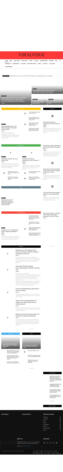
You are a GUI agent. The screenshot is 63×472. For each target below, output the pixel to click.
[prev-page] (2, 140)
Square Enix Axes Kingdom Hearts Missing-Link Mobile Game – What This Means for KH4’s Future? (35, 234)
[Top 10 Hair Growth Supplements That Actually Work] (25, 113)
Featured (23, 63)
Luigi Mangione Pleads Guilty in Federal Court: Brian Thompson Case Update (10, 345)
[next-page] (4, 140)
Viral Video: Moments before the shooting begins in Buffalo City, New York (28, 267)
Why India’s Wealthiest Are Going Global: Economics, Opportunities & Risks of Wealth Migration (13, 351)
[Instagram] (53, 443)
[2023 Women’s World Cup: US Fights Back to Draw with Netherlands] (24, 361)
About (39, 63)
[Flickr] (50, 443)
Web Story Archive (31, 63)
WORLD (30, 60)
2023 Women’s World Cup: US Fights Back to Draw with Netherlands (33, 361)
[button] (60, 60)
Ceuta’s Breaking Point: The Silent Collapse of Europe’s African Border (9, 128)
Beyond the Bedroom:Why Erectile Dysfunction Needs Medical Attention (55, 391)
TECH (56, 60)
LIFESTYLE (36, 60)
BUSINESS (51, 60)
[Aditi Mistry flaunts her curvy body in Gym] (10, 152)
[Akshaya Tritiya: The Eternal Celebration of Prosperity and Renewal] (4, 178)
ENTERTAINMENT (43, 60)
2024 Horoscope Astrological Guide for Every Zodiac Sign (51, 193)
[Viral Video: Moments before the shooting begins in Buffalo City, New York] (7, 269)
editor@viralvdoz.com (26, 446)
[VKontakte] (56, 443)
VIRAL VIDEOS (17, 60)
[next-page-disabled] (4, 208)
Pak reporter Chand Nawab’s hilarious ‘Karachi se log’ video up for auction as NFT (34, 178)
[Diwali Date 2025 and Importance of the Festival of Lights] (31, 152)
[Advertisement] (31, 8)
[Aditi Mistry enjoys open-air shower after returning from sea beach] (4, 173)
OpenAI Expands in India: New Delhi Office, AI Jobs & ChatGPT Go (34, 223)
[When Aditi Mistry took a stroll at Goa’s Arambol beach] (25, 173)
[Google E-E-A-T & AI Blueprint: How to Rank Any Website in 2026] (10, 221)
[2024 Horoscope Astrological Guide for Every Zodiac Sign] (52, 186)
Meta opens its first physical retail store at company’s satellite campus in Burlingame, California (27, 251)
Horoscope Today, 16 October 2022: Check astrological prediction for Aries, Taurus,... (51, 214)
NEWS (11, 60)
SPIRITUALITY (8, 63)
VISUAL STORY (24, 60)
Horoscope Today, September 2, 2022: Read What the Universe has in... (52, 147)
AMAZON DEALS (16, 63)
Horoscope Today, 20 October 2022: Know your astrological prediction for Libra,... (51, 170)
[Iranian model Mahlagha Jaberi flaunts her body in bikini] (7, 292)
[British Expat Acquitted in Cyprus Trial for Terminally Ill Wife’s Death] (24, 356)
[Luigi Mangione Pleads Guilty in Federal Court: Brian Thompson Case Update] (47, 86)
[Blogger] (44, 443)
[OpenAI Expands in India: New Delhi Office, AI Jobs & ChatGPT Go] (25, 223)
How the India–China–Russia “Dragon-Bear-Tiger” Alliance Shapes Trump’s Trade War (34, 129)
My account (52, 63)
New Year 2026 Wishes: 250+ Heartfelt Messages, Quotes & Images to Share (34, 118)
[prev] (58, 76)
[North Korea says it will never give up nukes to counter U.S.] (31, 342)
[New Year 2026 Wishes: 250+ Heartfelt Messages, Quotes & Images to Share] (25, 119)
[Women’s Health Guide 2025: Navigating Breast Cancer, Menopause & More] (25, 124)
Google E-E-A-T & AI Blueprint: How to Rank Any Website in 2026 (9, 231)
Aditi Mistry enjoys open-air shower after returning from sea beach (13, 172)
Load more (52, 400)
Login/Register (8, 66)
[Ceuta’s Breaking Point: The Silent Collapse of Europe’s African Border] (55, 99)
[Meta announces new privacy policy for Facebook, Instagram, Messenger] (7, 317)
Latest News (35, 99)
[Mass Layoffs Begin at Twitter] (24, 352)
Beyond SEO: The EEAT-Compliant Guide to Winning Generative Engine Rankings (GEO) (35, 228)
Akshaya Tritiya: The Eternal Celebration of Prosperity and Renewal (13, 178)
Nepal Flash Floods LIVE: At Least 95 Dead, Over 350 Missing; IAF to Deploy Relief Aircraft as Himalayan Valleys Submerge (7, 202)
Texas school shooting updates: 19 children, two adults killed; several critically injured (26, 302)
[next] (59, 76)
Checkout (45, 63)
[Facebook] (47, 443)
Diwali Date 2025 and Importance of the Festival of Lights (30, 160)
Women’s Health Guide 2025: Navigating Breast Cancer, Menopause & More (34, 124)
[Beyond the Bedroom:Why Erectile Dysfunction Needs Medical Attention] (39, 99)
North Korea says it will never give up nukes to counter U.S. (30, 346)
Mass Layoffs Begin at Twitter (33, 350)
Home (6, 60)
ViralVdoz (2, 130)
